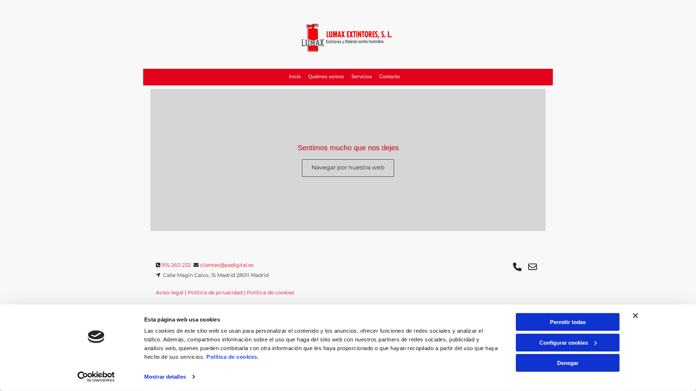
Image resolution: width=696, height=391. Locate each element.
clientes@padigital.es (227, 265)
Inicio (295, 76)
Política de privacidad (215, 292)
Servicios (361, 76)
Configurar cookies (563, 342)
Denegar (568, 363)
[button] (348, 168)
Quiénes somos (326, 76)
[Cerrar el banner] (635, 315)
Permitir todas (568, 322)
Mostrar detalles (165, 377)
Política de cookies (270, 292)
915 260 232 (176, 265)
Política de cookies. (232, 357)
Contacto (389, 76)
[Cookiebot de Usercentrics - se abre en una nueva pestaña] (96, 376)
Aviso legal (169, 292)
